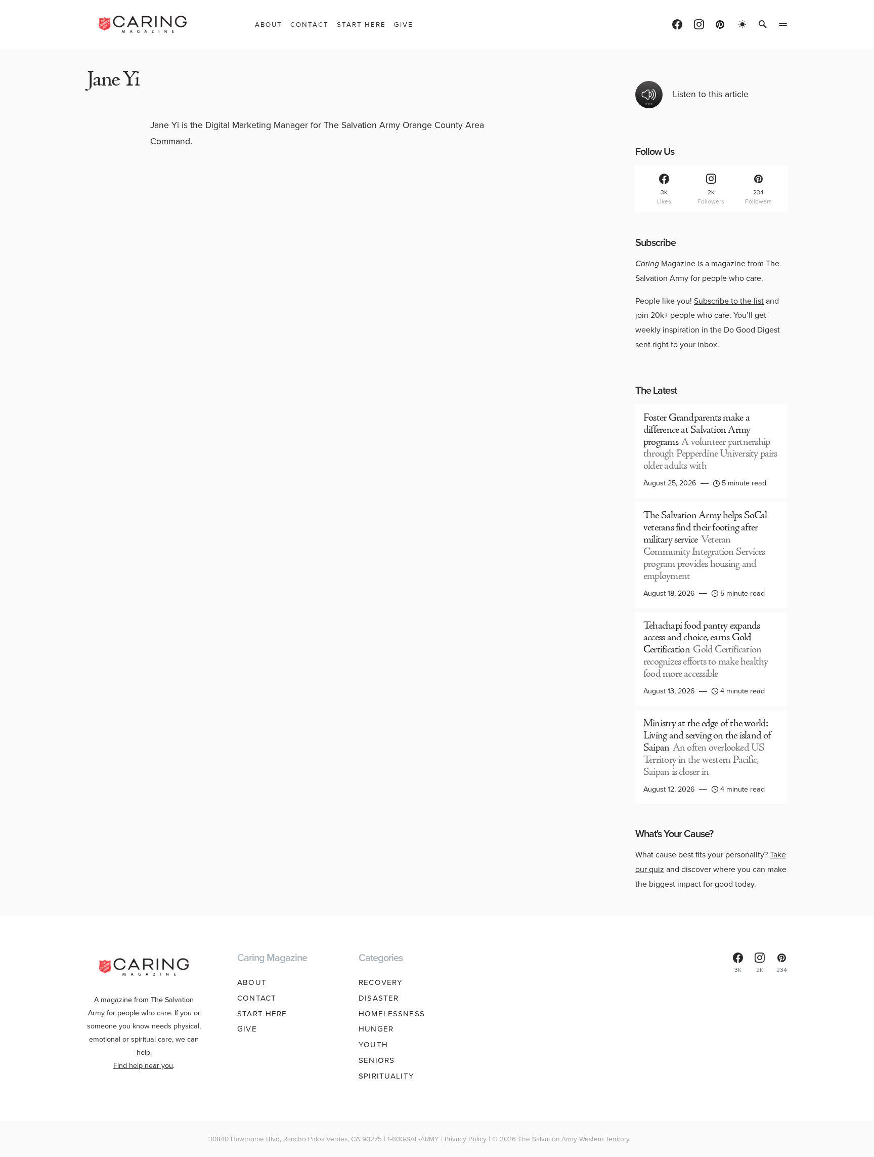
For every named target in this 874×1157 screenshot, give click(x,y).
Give (247, 1029)
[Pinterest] (720, 24)
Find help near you (143, 1065)
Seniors (377, 1060)
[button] (742, 24)
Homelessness (392, 1013)
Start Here (262, 1013)
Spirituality (386, 1076)
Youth (373, 1044)
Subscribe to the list (729, 301)
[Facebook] (677, 24)
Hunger (376, 1029)
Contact (256, 998)
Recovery (381, 982)
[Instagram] (699, 24)
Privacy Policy (466, 1139)
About (252, 982)
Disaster (379, 998)
